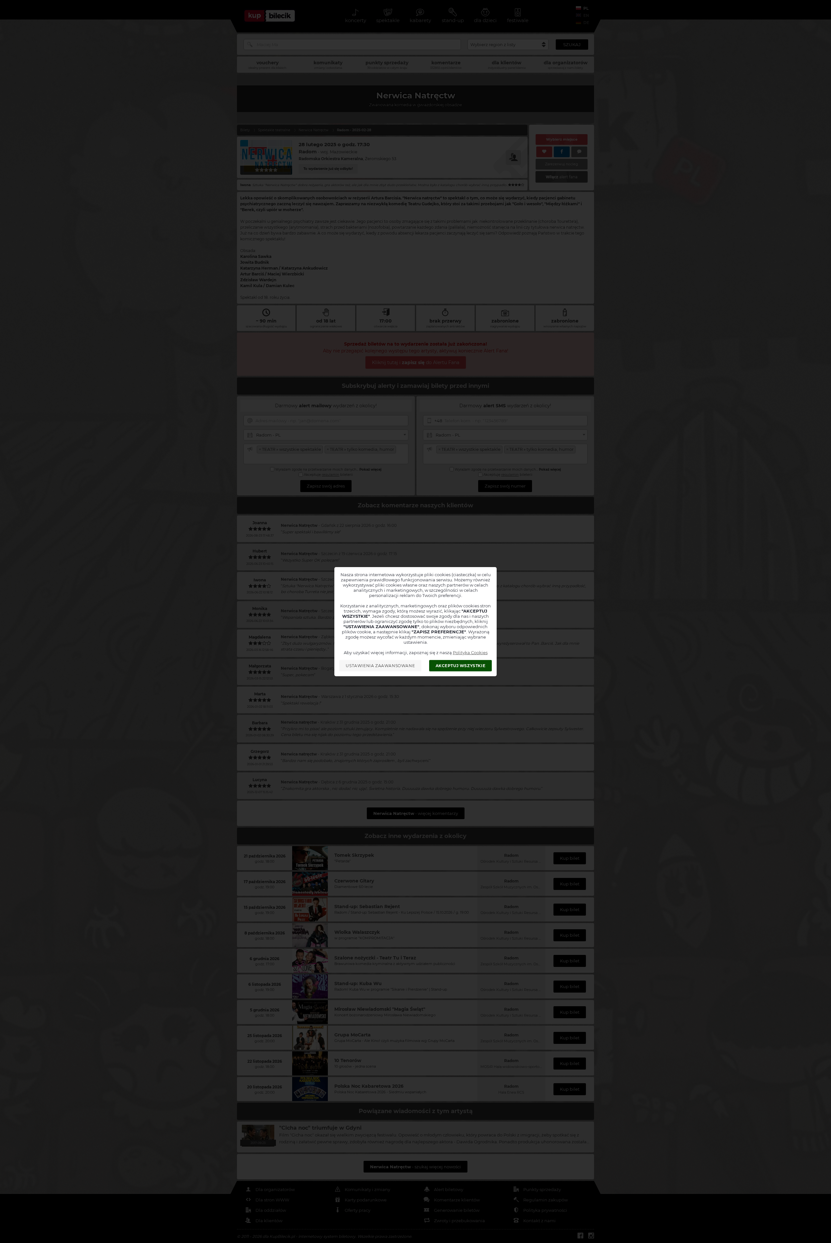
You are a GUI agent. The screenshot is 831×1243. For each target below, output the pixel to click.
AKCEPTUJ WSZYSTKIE (461, 665)
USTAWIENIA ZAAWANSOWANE (380, 665)
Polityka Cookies (470, 652)
